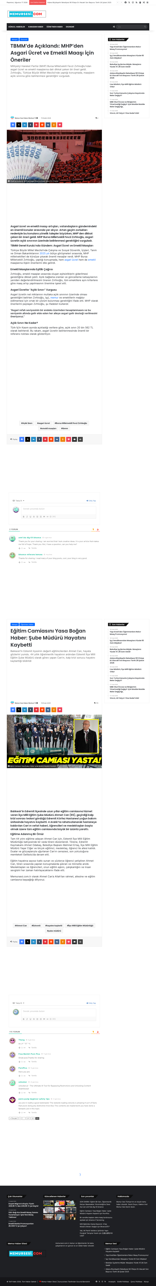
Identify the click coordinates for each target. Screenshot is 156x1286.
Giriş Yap (92, 501)
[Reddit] (42, 124)
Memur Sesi (111, 1243)
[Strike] (34, 516)
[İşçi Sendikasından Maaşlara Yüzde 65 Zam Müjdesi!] (71, 1203)
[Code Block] (47, 516)
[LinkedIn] (24, 124)
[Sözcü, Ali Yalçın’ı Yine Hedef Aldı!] (71, 1217)
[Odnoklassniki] (53, 124)
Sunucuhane (63, 1282)
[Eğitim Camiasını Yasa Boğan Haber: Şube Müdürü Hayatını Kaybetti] (48, 1203)
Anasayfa (111, 1282)
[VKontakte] (48, 124)
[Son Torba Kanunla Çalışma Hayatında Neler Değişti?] (48, 1217)
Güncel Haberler (16, 27)
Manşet (15, 39)
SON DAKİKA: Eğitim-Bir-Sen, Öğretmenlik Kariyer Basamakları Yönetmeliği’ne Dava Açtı (95, 1204)
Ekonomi (70, 27)
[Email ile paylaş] (74, 439)
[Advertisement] (54, 97)
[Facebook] (12, 124)
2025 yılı (44, 253)
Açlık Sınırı (27, 423)
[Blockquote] (44, 516)
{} (51, 516)
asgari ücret (71, 259)
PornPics (106, 1213)
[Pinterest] (36, 124)
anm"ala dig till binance (30, 537)
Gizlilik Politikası (123, 1282)
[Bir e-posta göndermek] (37, 118)
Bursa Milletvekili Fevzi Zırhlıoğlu (71, 423)
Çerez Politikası (136, 1282)
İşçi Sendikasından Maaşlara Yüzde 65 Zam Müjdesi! (126, 1259)
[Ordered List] (37, 516)
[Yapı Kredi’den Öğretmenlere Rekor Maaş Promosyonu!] (60, 1203)
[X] (18, 124)
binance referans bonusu (31, 554)
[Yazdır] (80, 439)
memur (54, 297)
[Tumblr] (30, 124)
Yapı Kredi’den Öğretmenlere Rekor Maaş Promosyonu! (127, 1255)
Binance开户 (105, 1227)
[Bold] (23, 516)
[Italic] (27, 516)
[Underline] (30, 516)
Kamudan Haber (35, 27)
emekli (92, 259)
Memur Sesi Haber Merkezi (24, 118)
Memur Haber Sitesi (49, 1282)
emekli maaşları (48, 428)
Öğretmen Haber (55, 27)
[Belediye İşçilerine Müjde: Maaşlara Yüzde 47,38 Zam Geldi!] (48, 1210)
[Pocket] (59, 124)
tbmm (65, 428)
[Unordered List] (40, 516)
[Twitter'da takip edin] (35, 118)
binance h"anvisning (96, 1220)
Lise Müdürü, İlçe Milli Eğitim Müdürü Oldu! (63, 2)
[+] (54, 516)
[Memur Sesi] (27, 14)
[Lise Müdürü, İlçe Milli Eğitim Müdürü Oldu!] (71, 1210)
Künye (146, 1282)
